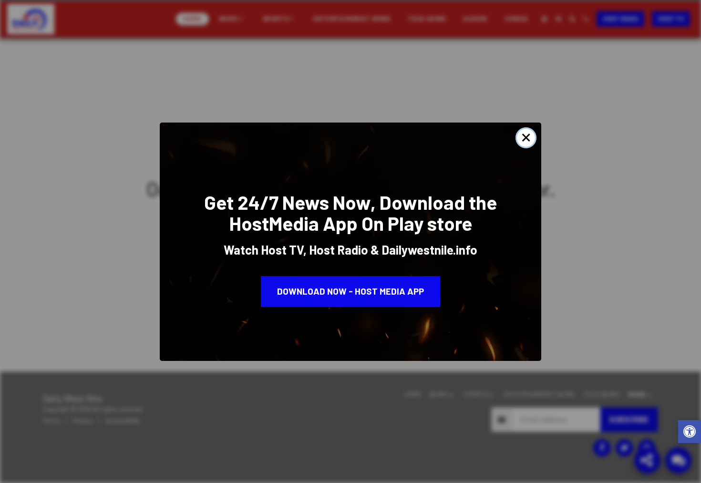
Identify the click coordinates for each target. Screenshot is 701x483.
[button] (689, 432)
